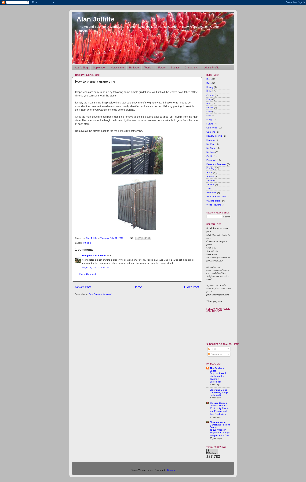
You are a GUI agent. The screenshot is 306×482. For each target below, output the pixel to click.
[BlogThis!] (140, 238)
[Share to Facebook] (146, 238)
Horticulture (117, 67)
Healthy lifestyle (214, 136)
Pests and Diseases (216, 164)
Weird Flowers (213, 204)
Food (209, 111)
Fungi (209, 119)
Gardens (210, 132)
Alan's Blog (81, 67)
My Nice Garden (218, 403)
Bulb (208, 91)
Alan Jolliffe (95, 19)
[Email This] (137, 238)
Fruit (208, 115)
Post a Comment (87, 274)
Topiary (210, 180)
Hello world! (216, 395)
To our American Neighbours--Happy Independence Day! (219, 433)
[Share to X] (143, 238)
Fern (208, 103)
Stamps (175, 67)
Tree (208, 188)
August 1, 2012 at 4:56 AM (95, 267)
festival (209, 107)
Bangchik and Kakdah (94, 255)
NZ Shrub (211, 148)
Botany (209, 87)
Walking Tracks (214, 200)
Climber (210, 95)
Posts (213, 348)
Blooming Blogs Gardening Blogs (219, 391)
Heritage (134, 67)
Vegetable (211, 192)
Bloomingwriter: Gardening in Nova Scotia (220, 425)
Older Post (191, 287)
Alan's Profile (211, 67)
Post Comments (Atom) (100, 294)
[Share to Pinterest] (149, 238)
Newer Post (83, 287)
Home (138, 287)
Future (162, 67)
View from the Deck (216, 196)
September (99, 67)
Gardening (211, 127)
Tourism (148, 67)
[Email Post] (131, 238)
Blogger (171, 470)
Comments (216, 354)
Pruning (87, 242)
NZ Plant (210, 144)
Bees (208, 79)
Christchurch (192, 67)
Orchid (209, 156)
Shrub (209, 172)
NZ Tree (210, 152)
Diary (209, 99)
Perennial (211, 160)
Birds (208, 83)
